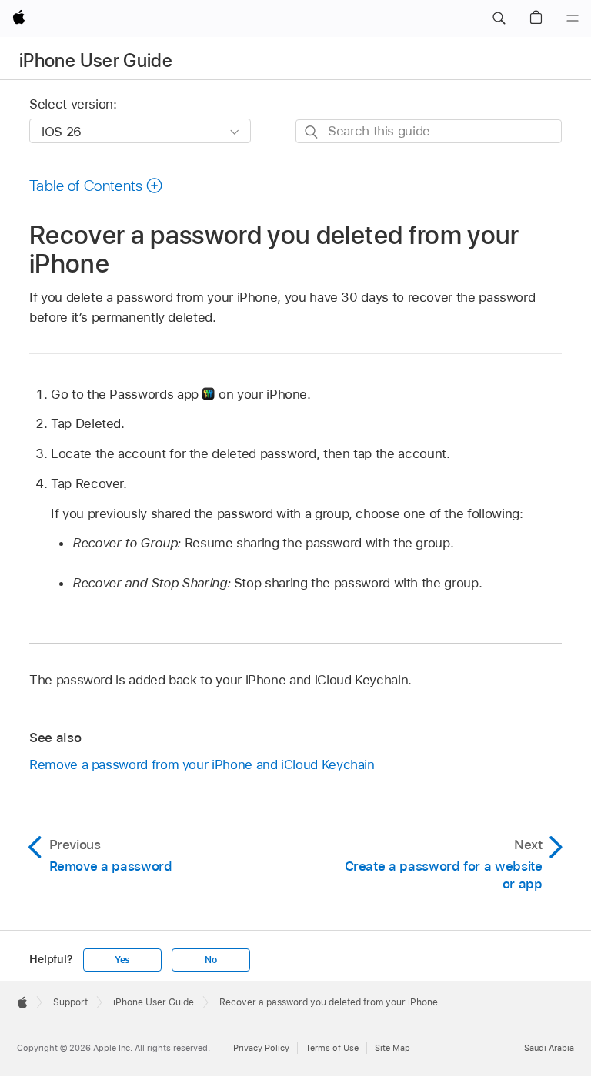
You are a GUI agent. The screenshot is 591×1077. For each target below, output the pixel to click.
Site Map (392, 1047)
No (211, 960)
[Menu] (572, 18)
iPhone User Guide (95, 60)
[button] (498, 18)
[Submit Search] (312, 132)
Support (70, 1002)
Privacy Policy (261, 1047)
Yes (122, 960)
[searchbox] (429, 131)
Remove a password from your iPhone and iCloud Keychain (202, 764)
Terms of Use (332, 1047)
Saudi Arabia (549, 1047)
